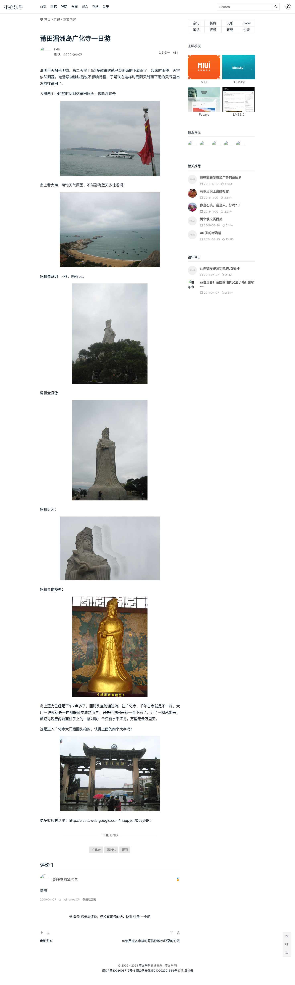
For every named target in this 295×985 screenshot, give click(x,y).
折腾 (213, 23)
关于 (106, 7)
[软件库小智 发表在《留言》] (240, 144)
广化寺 (96, 850)
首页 (43, 7)
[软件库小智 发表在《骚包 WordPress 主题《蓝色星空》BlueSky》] (228, 144)
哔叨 (64, 7)
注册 (136, 917)
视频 (213, 30)
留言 (85, 7)
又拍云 (189, 970)
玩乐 (230, 23)
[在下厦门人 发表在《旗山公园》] (204, 144)
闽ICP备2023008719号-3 (118, 970)
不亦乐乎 (13, 7)
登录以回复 (89, 899)
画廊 (53, 7)
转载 (230, 30)
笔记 (196, 30)
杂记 (57, 19)
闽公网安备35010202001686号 (156, 970)
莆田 (125, 850)
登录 (76, 917)
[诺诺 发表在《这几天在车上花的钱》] (192, 144)
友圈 (74, 7)
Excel (246, 23)
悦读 (246, 30)
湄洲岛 (111, 850)
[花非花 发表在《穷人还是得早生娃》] (216, 144)
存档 (95, 7)
